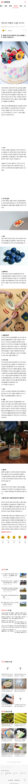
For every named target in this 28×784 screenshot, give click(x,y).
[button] (24, 780)
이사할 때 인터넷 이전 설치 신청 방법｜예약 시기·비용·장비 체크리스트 (20, 704)
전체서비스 (17, 779)
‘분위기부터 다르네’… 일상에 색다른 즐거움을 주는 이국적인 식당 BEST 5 (10, 582)
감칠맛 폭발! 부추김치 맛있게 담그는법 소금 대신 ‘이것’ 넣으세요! (7, 723)
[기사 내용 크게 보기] (25, 31)
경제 (10, 6)
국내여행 (5, 577)
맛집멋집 (5, 584)
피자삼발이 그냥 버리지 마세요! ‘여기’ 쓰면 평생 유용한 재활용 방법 (20, 754)
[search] (25, 2)
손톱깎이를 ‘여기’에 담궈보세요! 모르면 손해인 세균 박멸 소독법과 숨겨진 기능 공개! (7, 754)
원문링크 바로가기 (6, 532)
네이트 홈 (10, 779)
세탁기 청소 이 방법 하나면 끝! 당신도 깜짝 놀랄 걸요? (20, 739)
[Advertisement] (14, 13)
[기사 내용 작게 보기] (23, 30)
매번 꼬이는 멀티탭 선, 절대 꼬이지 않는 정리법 (20, 689)
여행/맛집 (5, 591)
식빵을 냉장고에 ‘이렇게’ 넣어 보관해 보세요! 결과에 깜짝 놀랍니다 (7, 689)
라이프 (16, 6)
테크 (21, 6)
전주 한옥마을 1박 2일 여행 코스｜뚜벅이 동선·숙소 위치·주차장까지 (20, 674)
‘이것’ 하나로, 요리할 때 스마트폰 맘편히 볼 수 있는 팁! (7, 704)
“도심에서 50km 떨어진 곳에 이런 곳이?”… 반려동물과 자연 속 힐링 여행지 (10, 575)
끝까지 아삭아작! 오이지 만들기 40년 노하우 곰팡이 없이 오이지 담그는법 (20, 723)
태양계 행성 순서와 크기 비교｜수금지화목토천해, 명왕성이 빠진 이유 (7, 674)
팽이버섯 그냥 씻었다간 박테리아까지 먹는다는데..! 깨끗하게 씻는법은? (7, 739)
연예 (6, 6)
